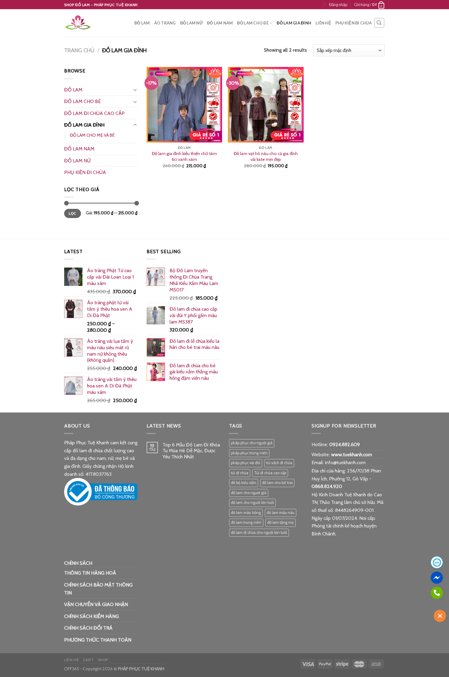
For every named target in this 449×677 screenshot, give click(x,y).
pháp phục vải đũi (245, 463)
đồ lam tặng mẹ (280, 522)
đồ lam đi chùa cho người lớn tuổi (259, 532)
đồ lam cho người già (248, 492)
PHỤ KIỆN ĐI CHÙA (353, 22)
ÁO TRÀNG (165, 22)
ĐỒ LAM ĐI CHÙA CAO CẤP (94, 113)
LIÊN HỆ (323, 22)
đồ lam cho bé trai (277, 482)
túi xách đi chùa (279, 463)
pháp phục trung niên (249, 453)
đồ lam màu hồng (246, 512)
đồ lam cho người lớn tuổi (252, 502)
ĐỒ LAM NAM (220, 22)
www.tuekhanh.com (351, 454)
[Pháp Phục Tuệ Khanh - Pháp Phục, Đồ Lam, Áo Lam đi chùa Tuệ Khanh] (94, 23)
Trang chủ (79, 50)
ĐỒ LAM (142, 22)
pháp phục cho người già (251, 443)
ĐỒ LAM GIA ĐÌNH (294, 22)
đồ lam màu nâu (280, 512)
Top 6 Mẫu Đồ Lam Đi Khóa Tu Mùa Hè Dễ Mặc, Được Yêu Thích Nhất (191, 450)
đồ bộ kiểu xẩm (243, 482)
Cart (88, 659)
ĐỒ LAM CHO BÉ (252, 22)
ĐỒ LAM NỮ (191, 22)
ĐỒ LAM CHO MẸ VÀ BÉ (92, 135)
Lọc (72, 213)
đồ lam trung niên (246, 522)
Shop (103, 659)
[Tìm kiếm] (379, 23)
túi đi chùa (239, 473)
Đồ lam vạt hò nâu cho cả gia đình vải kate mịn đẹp (266, 156)
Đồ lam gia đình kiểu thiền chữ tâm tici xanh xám (184, 156)
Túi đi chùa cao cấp (270, 473)
